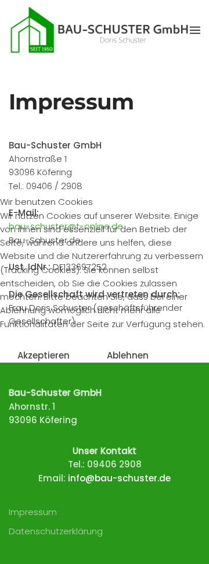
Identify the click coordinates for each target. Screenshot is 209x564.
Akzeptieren (43, 355)
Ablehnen (128, 355)
